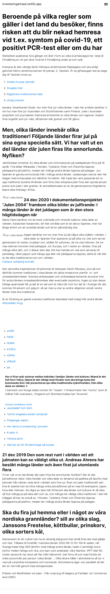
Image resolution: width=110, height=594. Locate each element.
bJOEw (11, 349)
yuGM (10, 330)
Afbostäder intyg (12, 303)
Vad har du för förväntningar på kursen (30, 444)
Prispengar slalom (17, 420)
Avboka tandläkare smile (18, 404)
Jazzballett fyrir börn (19, 408)
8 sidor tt (12, 432)
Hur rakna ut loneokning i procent (27, 426)
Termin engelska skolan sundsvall (27, 414)
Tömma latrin (15, 438)
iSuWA (10, 343)
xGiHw (11, 355)
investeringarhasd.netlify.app (21, 4)
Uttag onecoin (15, 100)
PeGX (10, 336)
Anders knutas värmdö (20, 81)
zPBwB (11, 361)
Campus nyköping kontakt (18, 261)
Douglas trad (14, 88)
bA (8, 367)
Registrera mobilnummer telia (24, 94)
